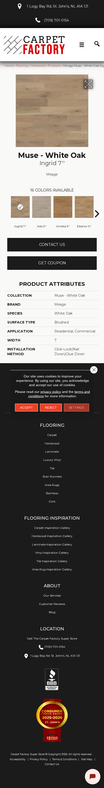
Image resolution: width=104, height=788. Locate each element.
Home (9, 65)
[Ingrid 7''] (20, 207)
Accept (26, 407)
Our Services (52, 595)
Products (54, 65)
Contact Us (52, 244)
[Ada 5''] (41, 207)
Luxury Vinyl (52, 460)
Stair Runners (52, 476)
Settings (76, 407)
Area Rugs (52, 485)
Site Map (87, 759)
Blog (52, 612)
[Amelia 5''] (63, 207)
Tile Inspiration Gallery (52, 561)
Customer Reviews (52, 604)
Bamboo (52, 493)
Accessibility (17, 759)
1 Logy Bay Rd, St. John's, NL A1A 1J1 (57, 6)
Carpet (52, 435)
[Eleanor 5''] (84, 207)
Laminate (52, 451)
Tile (52, 468)
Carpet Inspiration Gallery (52, 528)
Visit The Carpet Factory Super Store (52, 638)
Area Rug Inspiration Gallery (52, 569)
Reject (51, 407)
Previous (7, 206)
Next (96, 206)
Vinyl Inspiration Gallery (52, 552)
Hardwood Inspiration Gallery (52, 536)
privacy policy (50, 391)
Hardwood (38, 65)
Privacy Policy (38, 759)
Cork (52, 501)
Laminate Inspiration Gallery (52, 544)
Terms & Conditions (64, 759)
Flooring (22, 65)
